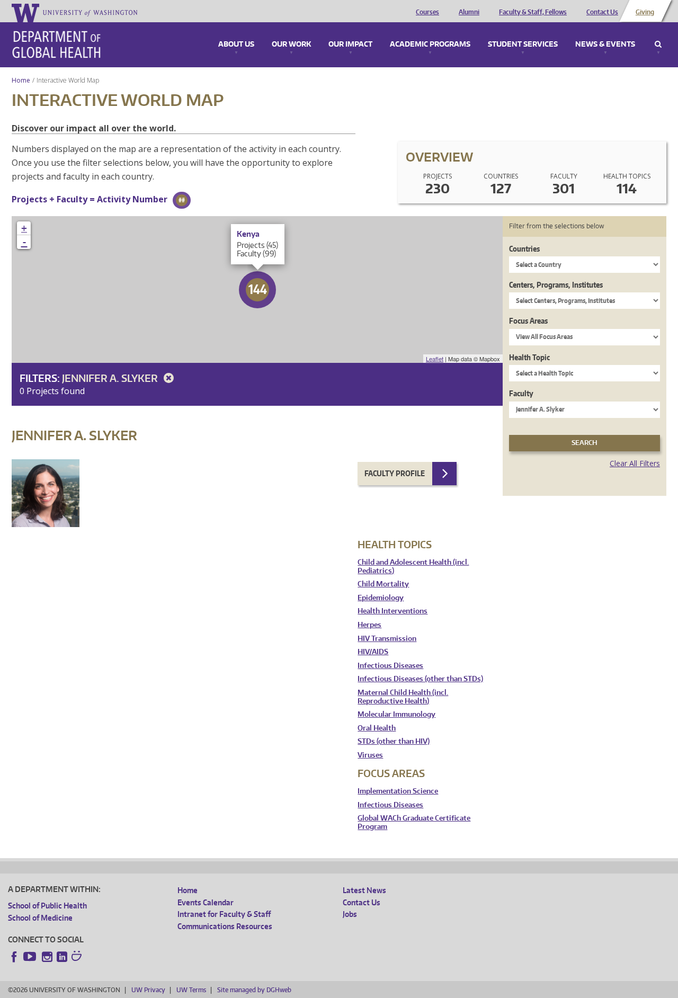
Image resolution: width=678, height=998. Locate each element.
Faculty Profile (394, 473)
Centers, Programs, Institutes (556, 284)
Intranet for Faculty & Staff (224, 914)
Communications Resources (224, 926)
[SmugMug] (78, 957)
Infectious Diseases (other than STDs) (420, 679)
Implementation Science (398, 791)
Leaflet (434, 358)
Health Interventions (392, 611)
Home (21, 80)
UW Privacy (148, 990)
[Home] (56, 44)
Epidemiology (381, 598)
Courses (427, 12)
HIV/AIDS (373, 652)
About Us (236, 44)
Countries (524, 248)
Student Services (523, 44)
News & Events (605, 44)
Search (658, 44)
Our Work (291, 44)
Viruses (370, 755)
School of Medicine (40, 917)
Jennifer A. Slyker (111, 378)
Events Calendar (205, 902)
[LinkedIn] (62, 956)
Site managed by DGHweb (254, 990)
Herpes (369, 625)
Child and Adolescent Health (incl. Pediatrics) (413, 566)
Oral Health (377, 728)
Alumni (469, 12)
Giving (645, 12)
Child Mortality (383, 584)
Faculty (521, 393)
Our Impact (350, 44)
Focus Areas (528, 320)
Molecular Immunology (396, 714)
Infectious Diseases (390, 666)
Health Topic (529, 357)
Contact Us (602, 12)
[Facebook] (14, 956)
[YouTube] (31, 956)
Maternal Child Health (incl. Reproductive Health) (403, 697)
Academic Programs (430, 44)
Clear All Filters (635, 463)
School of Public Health (47, 905)
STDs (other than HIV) (394, 741)
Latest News (364, 890)
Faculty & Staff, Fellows (533, 12)
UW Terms (191, 990)
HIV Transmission (387, 639)
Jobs (350, 914)
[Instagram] (47, 956)
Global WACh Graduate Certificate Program (414, 822)
